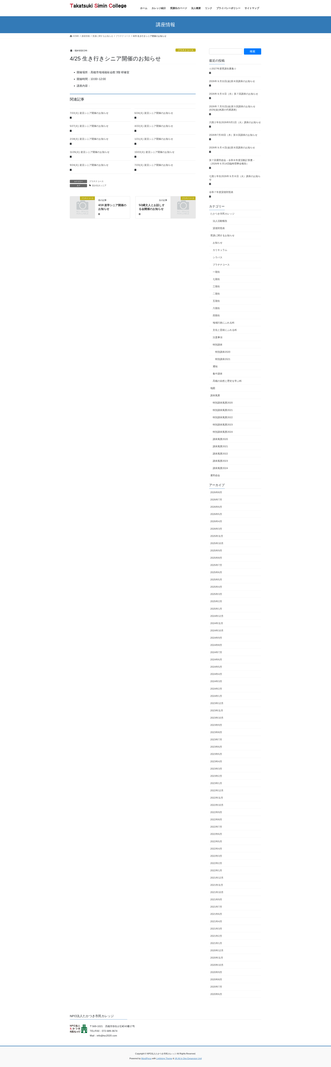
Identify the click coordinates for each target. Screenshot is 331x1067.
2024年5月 (216, 666)
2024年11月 (216, 623)
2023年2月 (216, 776)
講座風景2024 (220, 468)
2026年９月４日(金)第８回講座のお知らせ (232, 147)
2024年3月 (216, 681)
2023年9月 (216, 725)
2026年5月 (216, 514)
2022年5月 (216, 841)
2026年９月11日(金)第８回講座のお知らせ (232, 81)
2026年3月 (216, 528)
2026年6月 (216, 506)
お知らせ (217, 242)
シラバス (217, 257)
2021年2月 (216, 936)
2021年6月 (216, 914)
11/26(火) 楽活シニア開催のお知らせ (89, 152)
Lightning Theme (164, 1058)
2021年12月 (216, 877)
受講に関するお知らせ (222, 235)
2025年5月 (216, 579)
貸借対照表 (219, 228)
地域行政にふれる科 (223, 322)
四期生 (216, 315)
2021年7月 (216, 906)
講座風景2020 (220, 439)
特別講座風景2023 (223, 424)
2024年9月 (216, 637)
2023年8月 (216, 732)
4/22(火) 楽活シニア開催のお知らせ (153, 126)
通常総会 (215, 475)
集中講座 (217, 373)
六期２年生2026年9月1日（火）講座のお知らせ (235, 122)
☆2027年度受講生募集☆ (222, 68)
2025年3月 (216, 594)
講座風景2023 (220, 460)
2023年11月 (216, 710)
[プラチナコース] (82, 203)
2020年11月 (216, 957)
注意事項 (217, 337)
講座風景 (215, 395)
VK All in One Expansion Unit (188, 1058)
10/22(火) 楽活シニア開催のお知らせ (154, 152)
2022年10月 (216, 805)
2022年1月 (216, 870)
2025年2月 (216, 601)
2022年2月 (216, 863)
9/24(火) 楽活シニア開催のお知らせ (89, 165)
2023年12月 (216, 703)
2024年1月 (216, 696)
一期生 (216, 272)
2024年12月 (216, 616)
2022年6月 (216, 834)
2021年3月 (216, 928)
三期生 (216, 286)
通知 (215, 366)
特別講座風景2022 (223, 417)
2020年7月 (216, 986)
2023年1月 (216, 783)
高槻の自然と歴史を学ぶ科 (227, 381)
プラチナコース (185, 50)
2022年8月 (216, 819)
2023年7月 (216, 739)
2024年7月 (216, 652)
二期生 (216, 293)
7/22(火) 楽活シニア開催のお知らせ (89, 113)
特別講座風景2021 (223, 410)
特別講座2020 (222, 351)
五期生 (216, 301)
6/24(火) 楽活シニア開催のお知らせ (153, 113)
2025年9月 (216, 550)
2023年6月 (216, 746)
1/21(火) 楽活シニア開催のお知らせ (153, 138)
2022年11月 (216, 797)
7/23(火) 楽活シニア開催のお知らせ (153, 165)
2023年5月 (216, 754)
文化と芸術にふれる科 (225, 330)
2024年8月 (216, 645)
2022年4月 (216, 848)
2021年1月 (216, 943)
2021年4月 (216, 921)
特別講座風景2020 (223, 402)
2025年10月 (216, 543)
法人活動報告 (220, 221)
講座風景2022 (220, 453)
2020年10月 (216, 965)
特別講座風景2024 (223, 431)
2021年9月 (216, 899)
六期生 (216, 308)
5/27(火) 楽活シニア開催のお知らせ (89, 126)
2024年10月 (216, 630)
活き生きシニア (99, 185)
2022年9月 (216, 812)
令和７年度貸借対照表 (221, 192)
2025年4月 (216, 586)
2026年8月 (216, 492)
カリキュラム (220, 250)
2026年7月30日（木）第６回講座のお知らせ (233, 135)
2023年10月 (216, 717)
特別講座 (217, 344)
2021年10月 (216, 892)
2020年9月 (216, 972)
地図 (212, 388)
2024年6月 (216, 659)
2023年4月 (216, 761)
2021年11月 (216, 885)
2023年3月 (216, 768)
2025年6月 (216, 572)
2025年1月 (216, 608)
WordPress (146, 1058)
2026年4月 (216, 521)
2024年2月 (216, 688)
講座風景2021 (220, 446)
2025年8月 (216, 557)
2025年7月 (216, 565)
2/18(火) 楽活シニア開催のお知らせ (89, 138)
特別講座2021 (222, 359)
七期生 (216, 279)
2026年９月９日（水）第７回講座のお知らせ (233, 93)
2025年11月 (216, 536)
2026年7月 (216, 499)
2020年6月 (216, 994)
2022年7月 (216, 826)
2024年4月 (216, 674)
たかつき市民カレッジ (222, 213)
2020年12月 (216, 950)
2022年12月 (216, 790)
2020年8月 (216, 979)
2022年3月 (216, 856)
